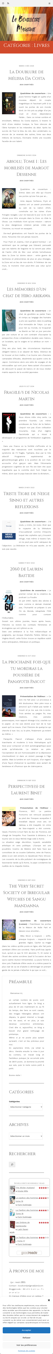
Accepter (26, 1330)
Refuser (26, 1337)
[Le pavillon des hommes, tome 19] (12, 1200)
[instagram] (3, 3)
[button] (49, 1300)
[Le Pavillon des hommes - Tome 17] (12, 1239)
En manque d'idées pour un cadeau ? (26, 1296)
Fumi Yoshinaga (24, 1205)
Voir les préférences (26, 1345)
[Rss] (8, 3)
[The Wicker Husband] (12, 1190)
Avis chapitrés (26, 85)
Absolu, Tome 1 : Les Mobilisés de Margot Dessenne (26, 168)
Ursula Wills (23, 1191)
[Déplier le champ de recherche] (12, 1164)
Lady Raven (23, 1229)
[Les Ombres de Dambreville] (12, 1224)
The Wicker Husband (25, 1187)
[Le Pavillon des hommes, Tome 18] (12, 1212)
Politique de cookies (26, 1351)
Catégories (14, 1101)
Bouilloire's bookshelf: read (29, 1183)
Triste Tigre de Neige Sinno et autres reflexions (26, 500)
